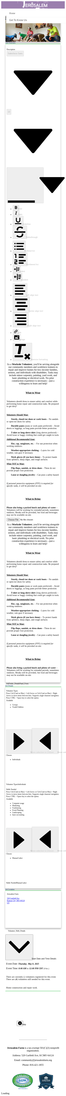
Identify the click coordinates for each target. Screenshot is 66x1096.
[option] (36, 705)
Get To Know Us (18, 20)
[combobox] (15, 53)
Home (12, 13)
